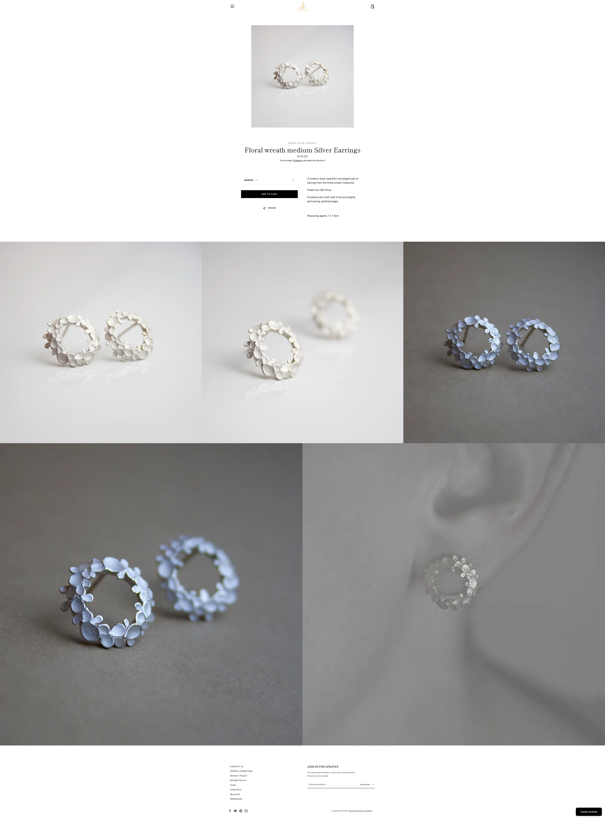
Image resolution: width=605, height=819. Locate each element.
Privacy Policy (239, 776)
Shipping (297, 160)
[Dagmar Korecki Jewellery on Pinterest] (240, 810)
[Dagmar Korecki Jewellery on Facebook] (230, 810)
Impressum (236, 799)
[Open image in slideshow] (302, 76)
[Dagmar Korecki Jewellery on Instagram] (246, 810)
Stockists (236, 790)
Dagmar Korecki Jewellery (360, 811)
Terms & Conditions (241, 771)
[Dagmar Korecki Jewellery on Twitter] (235, 810)
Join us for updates (322, 766)
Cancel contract (588, 811)
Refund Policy (238, 780)
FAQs (233, 785)
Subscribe (365, 785)
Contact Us (237, 766)
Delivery (235, 794)
